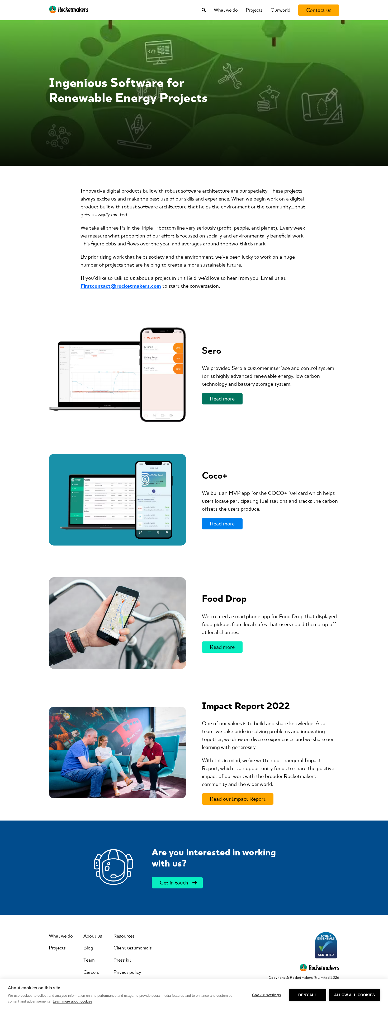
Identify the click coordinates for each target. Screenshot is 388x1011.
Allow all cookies (354, 995)
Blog (88, 948)
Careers (91, 972)
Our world (280, 10)
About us (92, 936)
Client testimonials (132, 948)
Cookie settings (266, 995)
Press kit (122, 960)
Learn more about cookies (72, 1001)
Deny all (307, 995)
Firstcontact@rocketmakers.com (121, 286)
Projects (254, 10)
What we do (226, 10)
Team (88, 960)
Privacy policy (127, 972)
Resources (124, 936)
